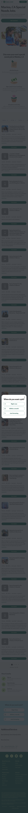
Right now (14, 404)
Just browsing (14, 413)
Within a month (14, 408)
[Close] (25, 397)
